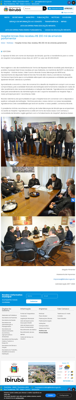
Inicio (7, 17)
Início (3, 43)
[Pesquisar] (45, 8)
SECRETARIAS (17, 17)
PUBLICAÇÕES (43, 17)
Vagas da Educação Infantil (58, 30)
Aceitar (50, 395)
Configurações (64, 395)
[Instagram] (74, 3)
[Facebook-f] (69, 3)
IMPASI (63, 21)
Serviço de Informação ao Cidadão (25, 21)
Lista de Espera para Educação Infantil (38, 26)
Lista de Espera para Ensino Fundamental (23, 30)
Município (30, 17)
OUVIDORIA (66, 17)
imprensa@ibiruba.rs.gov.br (64, 279)
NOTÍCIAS (55, 17)
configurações (20, 398)
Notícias (10, 43)
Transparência (51, 21)
